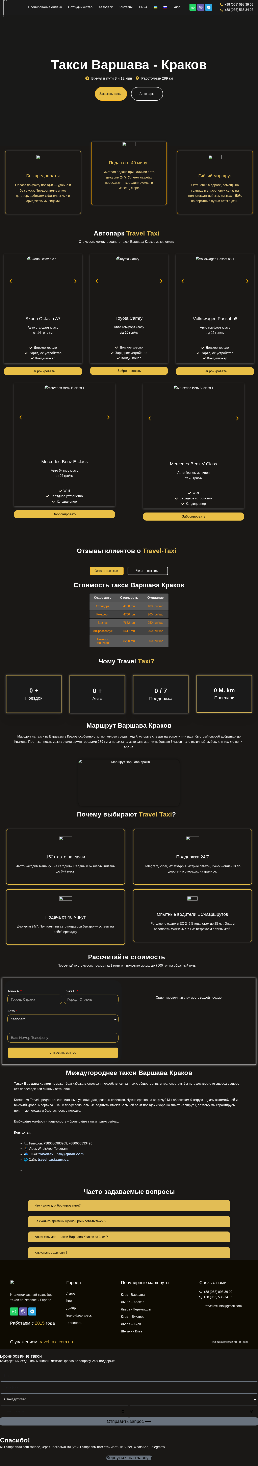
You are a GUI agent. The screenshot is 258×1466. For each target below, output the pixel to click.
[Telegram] (208, 7)
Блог (176, 7)
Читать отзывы (147, 571)
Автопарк (106, 7)
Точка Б (70, 991)
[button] (10, 281)
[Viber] (200, 7)
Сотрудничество (80, 7)
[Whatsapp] (192, 7)
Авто (11, 1011)
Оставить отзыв (106, 571)
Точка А (13, 991)
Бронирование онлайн (45, 7)
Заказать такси (110, 93)
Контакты (126, 7)
